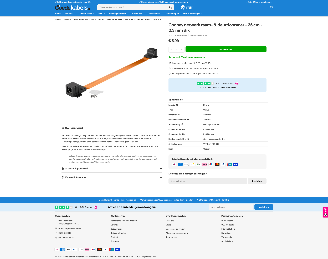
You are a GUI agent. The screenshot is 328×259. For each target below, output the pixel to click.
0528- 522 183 (64, 233)
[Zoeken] (170, 7)
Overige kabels (81, 19)
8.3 (135, 200)
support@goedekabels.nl (69, 228)
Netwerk (67, 19)
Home (58, 19)
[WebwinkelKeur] (187, 7)
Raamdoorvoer (97, 19)
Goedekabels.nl (69, 256)
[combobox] (135, 7)
